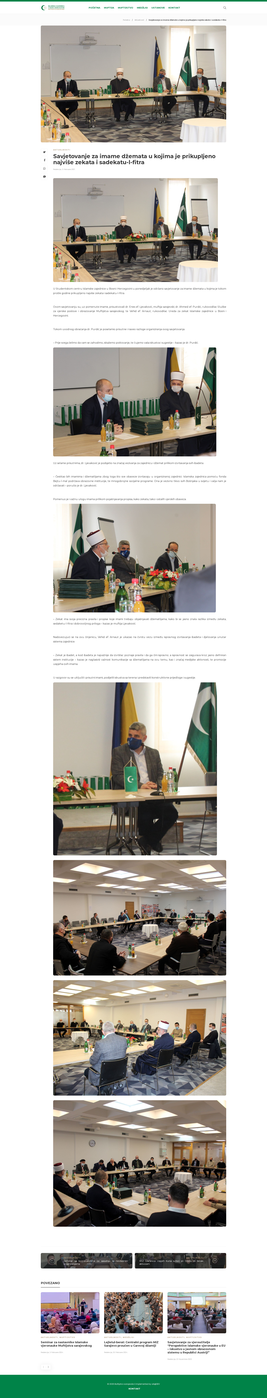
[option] (70, 1323)
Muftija (109, 7)
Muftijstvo (125, 7)
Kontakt (174, 7)
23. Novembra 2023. (184, 1359)
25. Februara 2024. (120, 1352)
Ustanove (158, 7)
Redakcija (57, 169)
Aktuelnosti (139, 20)
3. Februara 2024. (56, 1352)
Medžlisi (142, 7)
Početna (94, 7)
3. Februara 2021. (68, 169)
